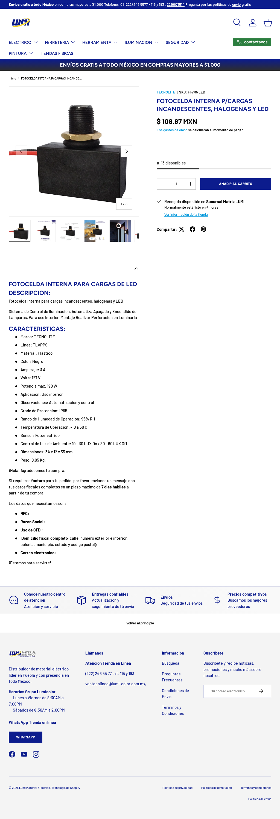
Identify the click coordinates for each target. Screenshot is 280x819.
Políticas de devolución (216, 787)
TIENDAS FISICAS (56, 53)
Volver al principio (140, 623)
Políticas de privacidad (177, 787)
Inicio (12, 78)
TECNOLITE (166, 92)
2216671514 (176, 4)
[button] (268, 23)
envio (236, 4)
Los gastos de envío (172, 130)
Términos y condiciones (256, 787)
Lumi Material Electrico (34, 787)
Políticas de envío (259, 799)
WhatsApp (25, 737)
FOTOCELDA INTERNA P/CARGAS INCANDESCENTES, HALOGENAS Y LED (52, 78)
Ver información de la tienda (186, 214)
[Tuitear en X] (181, 229)
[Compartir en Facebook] (192, 229)
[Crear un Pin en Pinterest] (203, 229)
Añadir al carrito (235, 183)
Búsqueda (170, 663)
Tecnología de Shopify (65, 787)
